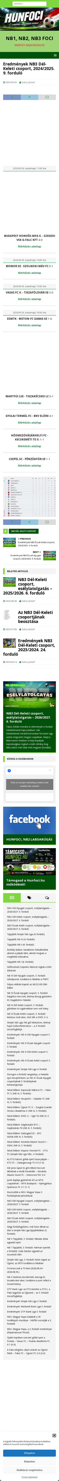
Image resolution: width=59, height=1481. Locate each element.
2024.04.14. (11, 661)
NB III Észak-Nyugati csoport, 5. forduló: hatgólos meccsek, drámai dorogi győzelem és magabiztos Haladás (29, 996)
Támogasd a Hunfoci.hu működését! (25, 882)
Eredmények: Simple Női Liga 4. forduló (27, 1069)
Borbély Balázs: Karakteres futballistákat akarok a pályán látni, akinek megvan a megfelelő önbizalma (27, 953)
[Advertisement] (29, 133)
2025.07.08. (11, 629)
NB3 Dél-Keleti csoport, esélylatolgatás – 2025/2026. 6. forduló (27, 586)
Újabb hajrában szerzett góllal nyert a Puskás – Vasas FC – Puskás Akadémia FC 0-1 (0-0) (28, 1341)
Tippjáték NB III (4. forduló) (21, 939)
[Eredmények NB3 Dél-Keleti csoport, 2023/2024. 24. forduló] (9, 643)
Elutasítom (29, 1461)
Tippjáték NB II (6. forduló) (20, 944)
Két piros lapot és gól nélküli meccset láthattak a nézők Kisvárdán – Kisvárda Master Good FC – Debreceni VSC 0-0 (26, 1171)
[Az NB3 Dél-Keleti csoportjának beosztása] (9, 615)
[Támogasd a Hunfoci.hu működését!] (29, 861)
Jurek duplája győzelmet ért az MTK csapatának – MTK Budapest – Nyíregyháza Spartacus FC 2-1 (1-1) (29, 1183)
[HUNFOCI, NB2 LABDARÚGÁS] (29, 820)
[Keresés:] (29, 3)
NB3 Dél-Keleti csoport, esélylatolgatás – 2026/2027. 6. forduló (28, 717)
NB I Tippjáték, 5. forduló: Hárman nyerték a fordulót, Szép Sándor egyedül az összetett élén (28, 1251)
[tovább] (46, 747)
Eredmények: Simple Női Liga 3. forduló (27, 1301)
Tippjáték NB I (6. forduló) (20, 961)
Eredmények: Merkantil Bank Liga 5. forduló (29, 1306)
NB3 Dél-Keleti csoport (23, 531)
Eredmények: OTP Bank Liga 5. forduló (26, 1311)
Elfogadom (29, 1453)
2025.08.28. (11, 601)
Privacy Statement (29, 1477)
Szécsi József (28, 82)
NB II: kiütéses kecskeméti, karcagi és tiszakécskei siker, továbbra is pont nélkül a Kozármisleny (29, 1280)
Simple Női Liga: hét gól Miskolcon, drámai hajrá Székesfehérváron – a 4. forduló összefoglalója (28, 1026)
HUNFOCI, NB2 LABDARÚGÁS (29, 839)
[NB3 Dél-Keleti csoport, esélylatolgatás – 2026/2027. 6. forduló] (29, 694)
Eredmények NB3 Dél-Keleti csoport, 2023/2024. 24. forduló (29, 647)
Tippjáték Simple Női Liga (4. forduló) (26, 934)
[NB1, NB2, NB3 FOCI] (29, 28)
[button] (54, 1435)
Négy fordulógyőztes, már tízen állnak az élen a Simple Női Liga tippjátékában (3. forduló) (28, 1230)
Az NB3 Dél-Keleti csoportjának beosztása (35, 617)
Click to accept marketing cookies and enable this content (29, 784)
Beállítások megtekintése (29, 1470)
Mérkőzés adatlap (29, 246)
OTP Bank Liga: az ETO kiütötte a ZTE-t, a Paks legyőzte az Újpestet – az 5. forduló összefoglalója (28, 1293)
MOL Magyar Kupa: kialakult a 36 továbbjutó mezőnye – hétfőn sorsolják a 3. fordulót (29, 1320)
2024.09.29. (11, 82)
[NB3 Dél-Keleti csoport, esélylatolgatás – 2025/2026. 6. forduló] (9, 582)
